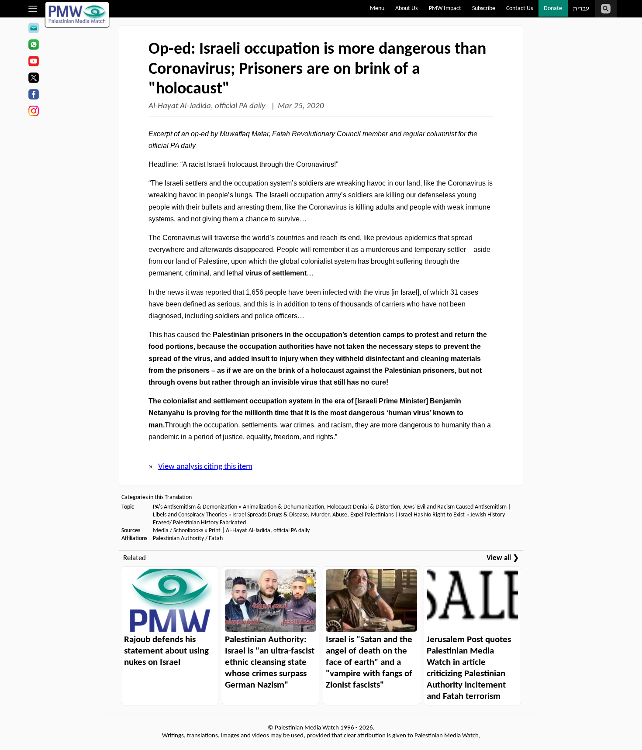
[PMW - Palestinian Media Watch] (77, 14)
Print (215, 530)
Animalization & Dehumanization (283, 507)
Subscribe (483, 8)
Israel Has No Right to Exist (432, 515)
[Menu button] (33, 8)
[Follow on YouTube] (33, 62)
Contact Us (519, 8)
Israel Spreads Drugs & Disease (270, 515)
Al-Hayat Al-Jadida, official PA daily (207, 106)
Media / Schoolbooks (178, 530)
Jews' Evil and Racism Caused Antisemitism (455, 507)
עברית (581, 9)
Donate (553, 8)
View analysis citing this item (205, 467)
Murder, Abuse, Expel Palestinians (352, 515)
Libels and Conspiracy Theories (190, 515)
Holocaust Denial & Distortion (363, 507)
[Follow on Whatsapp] (33, 46)
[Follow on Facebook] (33, 95)
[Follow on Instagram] (33, 112)
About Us (406, 8)
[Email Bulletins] (33, 29)
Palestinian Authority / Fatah (188, 538)
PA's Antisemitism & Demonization (195, 507)
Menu (377, 8)
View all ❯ (503, 558)
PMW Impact (445, 8)
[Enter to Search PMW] (606, 8)
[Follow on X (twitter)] (33, 79)
